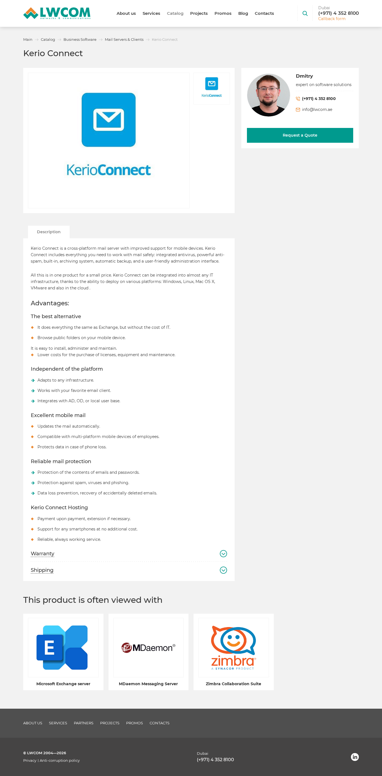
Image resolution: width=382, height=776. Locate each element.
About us (126, 13)
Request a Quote (300, 135)
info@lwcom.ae (317, 109)
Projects (199, 13)
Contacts (264, 13)
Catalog (175, 13)
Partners (83, 723)
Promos (223, 13)
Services (151, 13)
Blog (243, 13)
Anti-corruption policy (60, 760)
